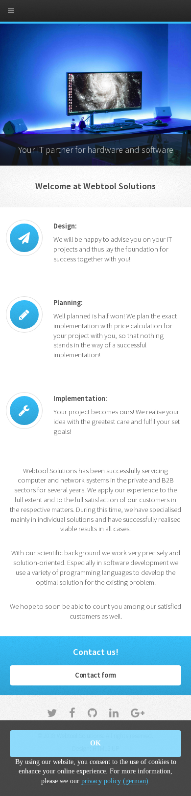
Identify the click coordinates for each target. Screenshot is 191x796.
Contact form (95, 675)
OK (95, 743)
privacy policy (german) (114, 781)
